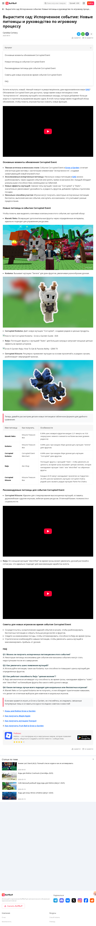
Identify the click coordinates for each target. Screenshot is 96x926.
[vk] (68, 900)
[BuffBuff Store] (11, 3)
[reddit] (92, 900)
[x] (74, 900)
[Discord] (61, 900)
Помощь (52, 922)
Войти (90, 3)
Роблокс (17, 733)
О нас (4, 917)
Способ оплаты (54, 917)
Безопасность (6, 922)
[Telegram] (55, 900)
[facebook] (86, 900)
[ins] (80, 900)
